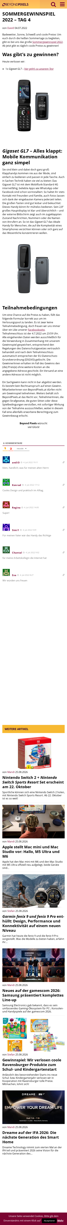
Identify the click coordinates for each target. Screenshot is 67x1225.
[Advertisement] (33, 637)
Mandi (11, 772)
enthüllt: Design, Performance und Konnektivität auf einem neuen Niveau (33, 923)
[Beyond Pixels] (16, 5)
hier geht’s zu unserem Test (38, 69)
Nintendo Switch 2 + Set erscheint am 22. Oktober (33, 782)
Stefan (11, 911)
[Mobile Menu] (62, 4)
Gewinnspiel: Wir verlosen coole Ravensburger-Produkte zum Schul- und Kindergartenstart (31, 1064)
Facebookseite (36, 329)
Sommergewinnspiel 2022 (47, 42)
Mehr (60, 1220)
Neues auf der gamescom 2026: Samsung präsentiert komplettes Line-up (33, 995)
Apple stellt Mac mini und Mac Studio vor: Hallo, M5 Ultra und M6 (31, 851)
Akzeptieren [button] (49, 1220)
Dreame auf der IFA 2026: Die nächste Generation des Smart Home (30, 1137)
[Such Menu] (53, 4)
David (11, 28)
